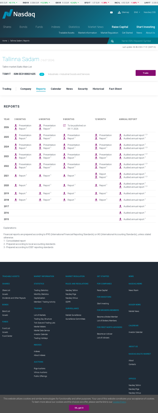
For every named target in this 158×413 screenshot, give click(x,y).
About (131, 360)
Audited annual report (135, 135)
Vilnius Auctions (40, 372)
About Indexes (39, 355)
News (139, 33)
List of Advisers (103, 338)
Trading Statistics (41, 290)
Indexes (55, 26)
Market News (96, 26)
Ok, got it (79, 408)
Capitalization (39, 298)
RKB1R (21, 3)
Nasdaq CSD (150, 12)
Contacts (132, 364)
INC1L (112, 3)
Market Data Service (42, 330)
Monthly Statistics (41, 294)
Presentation (25, 125)
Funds (39, 26)
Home (4, 41)
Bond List (6, 311)
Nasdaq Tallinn (72, 290)
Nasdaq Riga (71, 294)
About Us (150, 33)
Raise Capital (120, 26)
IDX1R (53, 3)
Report (23, 128)
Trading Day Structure (43, 319)
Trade (146, 73)
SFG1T (82, 3)
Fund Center (7, 336)
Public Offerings (40, 376)
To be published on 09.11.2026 (77, 127)
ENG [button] (136, 12)
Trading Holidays (41, 338)
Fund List (6, 328)
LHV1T (142, 3)
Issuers (5, 294)
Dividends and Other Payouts (14, 298)
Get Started (127, 33)
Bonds (23, 26)
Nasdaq (18, 14)
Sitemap (125, 12)
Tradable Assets (66, 33)
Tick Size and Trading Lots (44, 323)
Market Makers (40, 327)
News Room (133, 290)
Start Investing (145, 26)
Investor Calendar (41, 334)
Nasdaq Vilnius (72, 298)
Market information (87, 33)
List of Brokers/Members (107, 321)
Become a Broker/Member (107, 317)
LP (42, 74)
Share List (6, 290)
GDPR (68, 302)
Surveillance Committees (75, 319)
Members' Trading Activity (44, 302)
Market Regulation (109, 33)
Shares (7, 26)
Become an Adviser (104, 334)
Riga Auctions (39, 368)
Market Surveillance (73, 315)
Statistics (74, 26)
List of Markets (40, 315)
